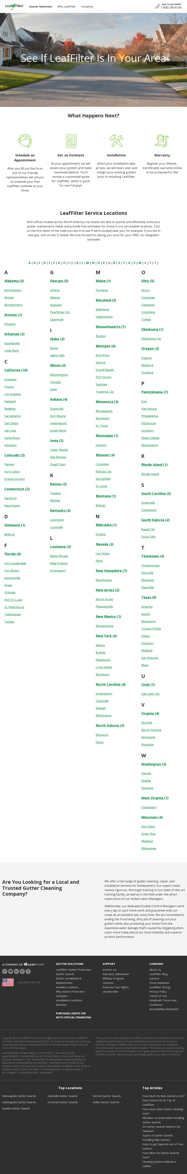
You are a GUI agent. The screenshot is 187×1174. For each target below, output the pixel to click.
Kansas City (103, 471)
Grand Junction (14, 479)
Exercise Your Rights (116, 987)
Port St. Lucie (13, 600)
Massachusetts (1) (110, 326)
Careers (154, 978)
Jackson (101, 445)
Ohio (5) (147, 281)
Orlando (10, 592)
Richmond (148, 737)
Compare (61, 996)
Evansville (56, 409)
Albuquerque (104, 626)
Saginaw (101, 384)
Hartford (10, 498)
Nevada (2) (104, 544)
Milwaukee (148, 848)
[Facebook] (4, 971)
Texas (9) (148, 597)
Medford (147, 365)
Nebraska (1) (106, 525)
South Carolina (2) (156, 493)
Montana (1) (106, 496)
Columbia (102, 464)
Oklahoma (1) (152, 329)
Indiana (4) (58, 399)
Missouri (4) (105, 455)
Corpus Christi (151, 629)
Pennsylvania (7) (154, 392)
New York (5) (106, 636)
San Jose (10, 431)
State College (150, 438)
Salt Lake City (150, 694)
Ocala (8, 585)
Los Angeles (12, 394)
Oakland (10, 401)
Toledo (146, 319)
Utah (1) (148, 684)
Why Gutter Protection (70, 991)
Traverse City (105, 392)
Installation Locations (69, 1000)
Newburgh (103, 660)
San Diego (11, 423)
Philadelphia (149, 416)
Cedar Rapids (59, 450)
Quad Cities (58, 464)
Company (87, 6)
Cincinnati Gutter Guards (62, 1102)
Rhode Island (150, 474)
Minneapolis (104, 411)
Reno (99, 561)
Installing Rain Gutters (156, 1140)
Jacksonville (12, 578)
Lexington (57, 520)
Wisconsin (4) (152, 817)
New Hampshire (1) (111, 570)
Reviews (61, 1004)
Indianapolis (58, 423)
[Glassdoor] (28, 971)
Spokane (147, 788)
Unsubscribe (110, 991)
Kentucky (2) (60, 510)
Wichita (55, 500)
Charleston (149, 510)
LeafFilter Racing (159, 987)
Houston (147, 643)
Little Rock (11, 351)
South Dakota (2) (155, 520)
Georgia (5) (59, 281)
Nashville (147, 587)
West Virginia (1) (154, 798)
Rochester (103, 418)
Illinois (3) (58, 365)
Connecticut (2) (16, 489)
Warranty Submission (116, 974)
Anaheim (10, 379)
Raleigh (101, 708)
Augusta (56, 305)
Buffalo (101, 653)
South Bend (58, 431)
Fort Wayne (58, 416)
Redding (10, 409)
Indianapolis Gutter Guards (19, 1102)
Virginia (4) (150, 713)
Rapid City (148, 529)
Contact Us (110, 969)
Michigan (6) (106, 346)
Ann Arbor (103, 355)
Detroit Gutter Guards (107, 1096)
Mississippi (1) (107, 435)
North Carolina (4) (110, 684)
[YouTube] (10, 971)
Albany (100, 645)
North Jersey (104, 599)
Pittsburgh (148, 423)
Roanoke (147, 745)
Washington (149, 445)
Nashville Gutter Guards (62, 1096)
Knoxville (147, 573)
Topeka (55, 493)
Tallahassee (12, 614)
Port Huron (103, 377)
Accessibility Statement (164, 1009)
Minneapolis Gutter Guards (19, 1096)
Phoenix (10, 324)
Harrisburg (149, 409)
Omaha (101, 534)
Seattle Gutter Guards (16, 1108)
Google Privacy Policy (72, 1044)
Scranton (147, 431)
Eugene (146, 358)
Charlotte (102, 701)
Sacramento (12, 416)
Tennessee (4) (152, 556)
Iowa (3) (56, 440)
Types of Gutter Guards (157, 1135)
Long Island (104, 667)
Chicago (55, 382)
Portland (102, 290)
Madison (147, 841)
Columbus (148, 312)
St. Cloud (102, 426)
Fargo (100, 742)
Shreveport (58, 571)
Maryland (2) (106, 300)
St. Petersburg (14, 607)
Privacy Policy (158, 991)
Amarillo (147, 607)
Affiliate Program (113, 978)
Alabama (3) (14, 281)
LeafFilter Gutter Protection (73, 969)
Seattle (146, 781)
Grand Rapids (105, 370)
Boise (54, 348)
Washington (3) (153, 764)
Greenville (148, 503)
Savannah (57, 319)
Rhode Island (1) (154, 464)
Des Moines (58, 457)
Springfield (103, 479)
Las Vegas (103, 553)
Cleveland (147, 305)
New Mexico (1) (108, 616)
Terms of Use (158, 996)
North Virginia (151, 730)
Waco (145, 665)
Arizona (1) (13, 314)
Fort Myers (11, 571)
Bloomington (59, 375)
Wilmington (104, 715)
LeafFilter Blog (158, 974)
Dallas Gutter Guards (106, 1102)
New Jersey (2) (107, 590)
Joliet (53, 389)
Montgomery (13, 305)
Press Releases (159, 983)
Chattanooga (150, 565)
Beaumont (148, 621)
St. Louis (101, 486)
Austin (145, 614)
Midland (146, 651)
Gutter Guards (65, 974)
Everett (146, 773)
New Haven (12, 506)
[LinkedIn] (16, 971)
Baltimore (102, 309)
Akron (145, 290)
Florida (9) (12, 554)
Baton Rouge (59, 556)
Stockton (10, 445)
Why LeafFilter (67, 6)
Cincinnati (148, 298)
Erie (144, 401)
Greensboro (104, 694)
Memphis (147, 580)
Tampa (9, 622)
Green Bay (148, 834)
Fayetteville (12, 343)
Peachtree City (60, 312)
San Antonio (149, 658)
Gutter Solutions (40, 6)
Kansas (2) (58, 484)
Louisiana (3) (60, 546)
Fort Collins (12, 472)
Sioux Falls (148, 537)
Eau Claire (148, 826)
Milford (9, 534)
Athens (55, 290)
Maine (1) (103, 281)
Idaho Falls (57, 355)
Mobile (9, 298)
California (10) (15, 370)
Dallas (145, 636)
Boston (101, 336)
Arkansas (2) (14, 334)
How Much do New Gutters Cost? (163, 1096)
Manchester (104, 580)
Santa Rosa (12, 438)
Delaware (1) (14, 525)
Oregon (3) (150, 348)
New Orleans (59, 563)
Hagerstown (104, 317)
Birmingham (12, 290)
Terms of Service (10, 1048)
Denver (9, 464)
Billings (101, 505)
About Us (155, 969)
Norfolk (146, 723)
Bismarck (102, 735)
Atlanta (55, 298)
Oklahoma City (151, 339)
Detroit (101, 362)
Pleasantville (104, 607)
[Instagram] (22, 971)
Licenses (108, 983)
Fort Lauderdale (15, 563)
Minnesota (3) (107, 401)
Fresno (9, 387)
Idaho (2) (57, 339)
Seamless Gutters (67, 987)
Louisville (56, 527)
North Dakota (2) (110, 725)
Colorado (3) (14, 455)
